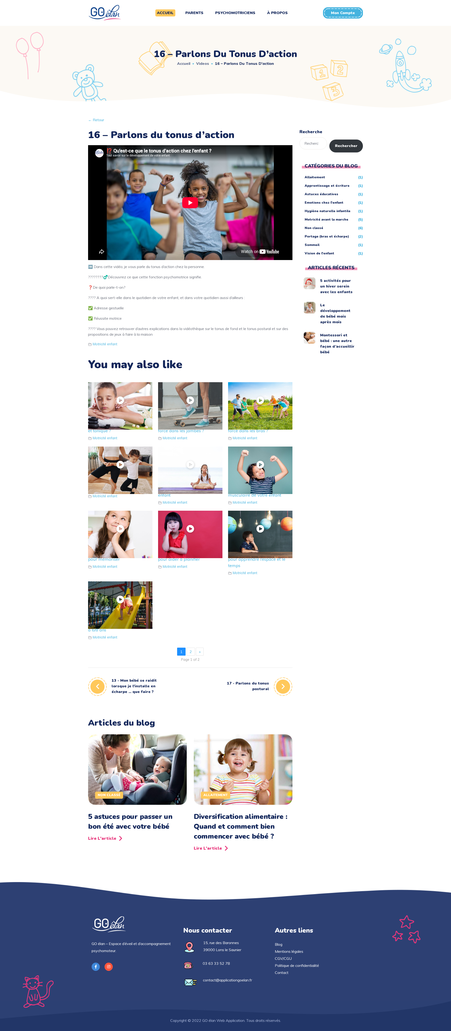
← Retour (96, 119)
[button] (343, 13)
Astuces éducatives (321, 194)
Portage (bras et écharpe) (327, 236)
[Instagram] (109, 967)
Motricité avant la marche (326, 219)
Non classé (109, 795)
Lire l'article (102, 838)
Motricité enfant (105, 344)
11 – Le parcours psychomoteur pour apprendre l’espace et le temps (259, 559)
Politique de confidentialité (297, 965)
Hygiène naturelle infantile (327, 211)
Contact (281, 972)
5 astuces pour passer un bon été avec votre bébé (130, 821)
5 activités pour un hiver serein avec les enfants (336, 286)
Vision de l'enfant (319, 253)
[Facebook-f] (96, 967)
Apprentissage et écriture (327, 185)
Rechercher (346, 145)
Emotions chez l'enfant (324, 202)
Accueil (183, 63)
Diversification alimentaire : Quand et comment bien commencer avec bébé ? (240, 826)
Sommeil (312, 245)
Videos (202, 63)
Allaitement (215, 795)
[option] (137, 789)
